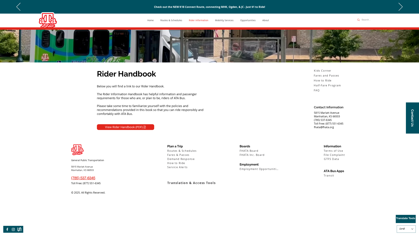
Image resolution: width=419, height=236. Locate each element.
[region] (406, 219)
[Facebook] (7, 229)
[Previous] (18, 7)
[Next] (401, 7)
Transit (220, 7)
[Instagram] (13, 229)
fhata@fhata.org (324, 127)
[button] (412, 118)
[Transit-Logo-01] (19, 229)
